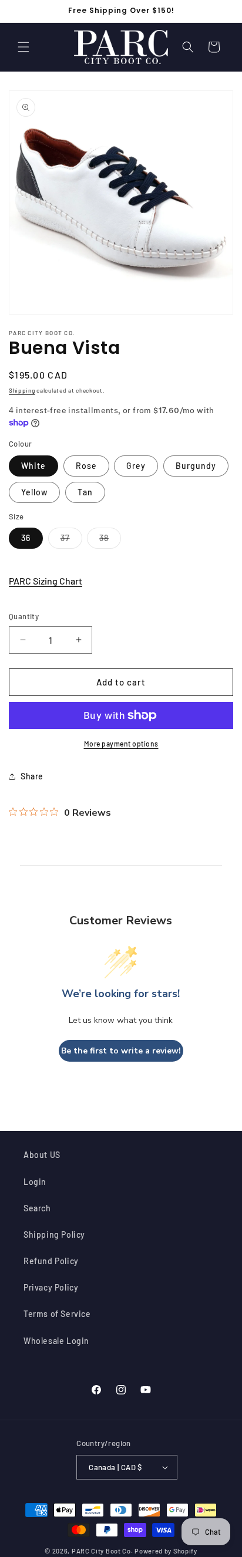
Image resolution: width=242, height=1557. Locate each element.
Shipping (22, 390)
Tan (85, 492)
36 (26, 538)
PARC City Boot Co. (102, 1551)
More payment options (121, 743)
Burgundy (196, 466)
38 (110, 540)
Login (34, 1182)
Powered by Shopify (166, 1551)
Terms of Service (57, 1314)
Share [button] (32, 776)
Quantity (24, 616)
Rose (86, 466)
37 (71, 540)
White (33, 466)
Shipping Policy (54, 1234)
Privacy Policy (50, 1287)
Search (37, 1208)
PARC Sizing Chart (45, 580)
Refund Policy (51, 1261)
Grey (136, 466)
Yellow (34, 492)
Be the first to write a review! (121, 1050)
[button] (23, 47)
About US (41, 1155)
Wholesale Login (56, 1341)
